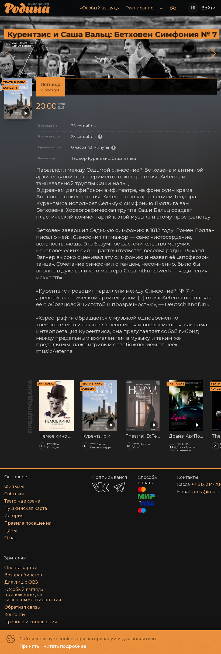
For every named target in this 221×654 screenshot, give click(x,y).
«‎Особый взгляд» (99, 8)
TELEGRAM (119, 487)
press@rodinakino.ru (198, 491)
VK (100, 487)
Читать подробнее (64, 646)
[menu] (110, 8)
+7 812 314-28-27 (197, 484)
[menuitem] (99, 8)
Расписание (140, 8)
